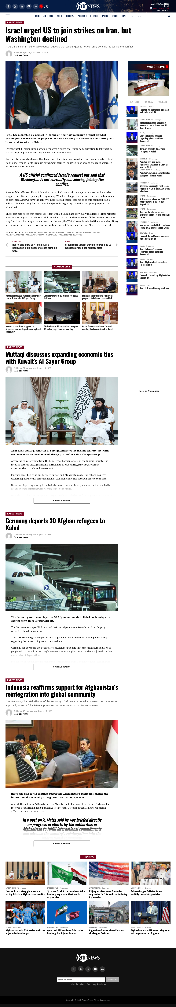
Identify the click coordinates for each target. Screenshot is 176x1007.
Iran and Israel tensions (88, 232)
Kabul (166, 6)
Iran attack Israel (15, 235)
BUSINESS (94, 15)
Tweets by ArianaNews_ (148, 391)
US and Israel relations (71, 235)
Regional (70, 15)
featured (43, 232)
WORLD (59, 15)
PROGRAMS (82, 15)
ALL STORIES (48, 15)
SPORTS (105, 15)
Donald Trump (29, 232)
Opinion (115, 15)
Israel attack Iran (35, 235)
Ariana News (22, 55)
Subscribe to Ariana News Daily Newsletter (88, 984)
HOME (37, 15)
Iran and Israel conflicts (62, 232)
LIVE (124, 15)
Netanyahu (52, 235)
